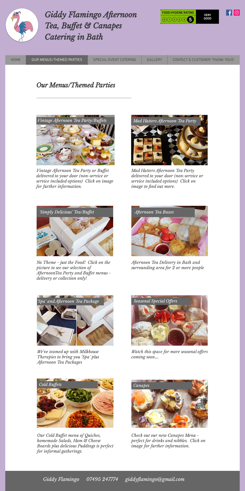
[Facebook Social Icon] (229, 13)
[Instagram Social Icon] (237, 13)
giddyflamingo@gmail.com (154, 479)
